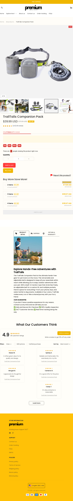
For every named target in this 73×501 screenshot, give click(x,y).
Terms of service (14, 465)
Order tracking (14, 445)
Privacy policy (13, 461)
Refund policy (13, 476)
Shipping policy (14, 469)
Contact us (13, 442)
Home (2, 22)
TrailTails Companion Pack (12, 361)
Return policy (13, 472)
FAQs (10, 449)
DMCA (11, 452)
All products (10, 22)
